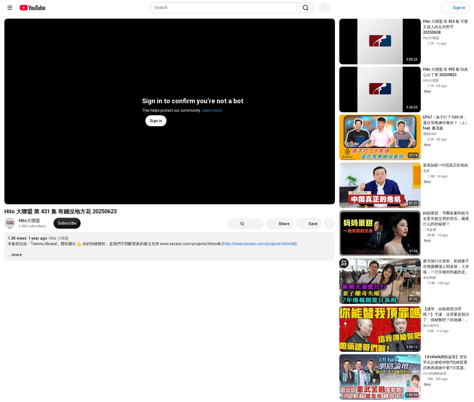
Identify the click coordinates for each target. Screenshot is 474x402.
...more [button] (15, 254)
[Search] (305, 7)
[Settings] (432, 7)
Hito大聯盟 (29, 220)
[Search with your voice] (324, 7)
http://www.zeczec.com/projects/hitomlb (259, 244)
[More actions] (329, 223)
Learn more (212, 110)
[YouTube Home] (32, 7)
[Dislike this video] (256, 223)
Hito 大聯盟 (59, 238)
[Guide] (10, 7)
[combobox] (225, 7)
